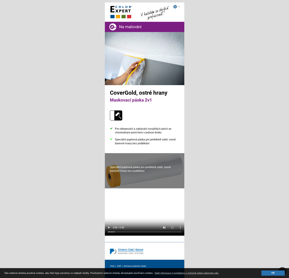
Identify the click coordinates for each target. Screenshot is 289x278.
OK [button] (273, 273)
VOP (119, 266)
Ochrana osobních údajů (135, 266)
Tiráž (112, 266)
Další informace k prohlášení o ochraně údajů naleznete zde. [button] (187, 273)
